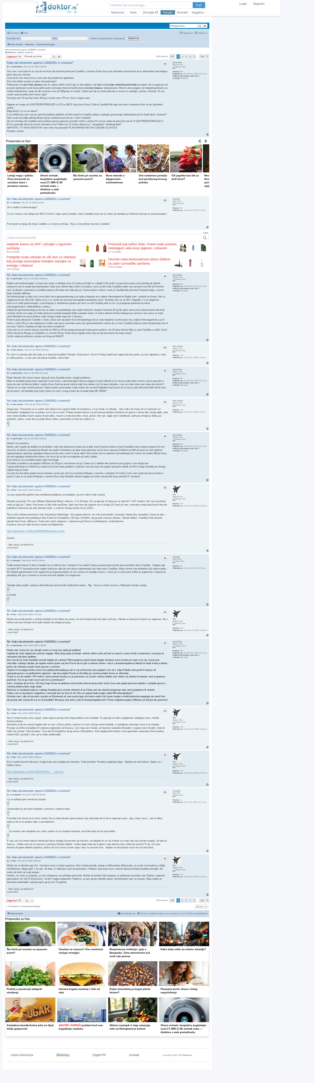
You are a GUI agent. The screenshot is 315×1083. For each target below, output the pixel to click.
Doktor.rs (187, 1055)
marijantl (176, 791)
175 (181, 504)
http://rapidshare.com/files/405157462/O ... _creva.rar (35, 771)
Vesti (133, 12)
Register (259, 4)
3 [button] (186, 56)
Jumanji (176, 199)
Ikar (174, 494)
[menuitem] (24, 33)
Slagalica (198, 12)
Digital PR (99, 1055)
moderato (29, 52)
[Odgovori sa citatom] (165, 63)
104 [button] (202, 56)
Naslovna (117, 12)
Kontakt (182, 12)
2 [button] (182, 56)
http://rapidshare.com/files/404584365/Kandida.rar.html (36, 531)
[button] (172, 56)
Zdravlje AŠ (150, 12)
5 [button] (194, 56)
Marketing (63, 1055)
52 (181, 208)
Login (243, 4)
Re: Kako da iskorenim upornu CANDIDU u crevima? (38, 198)
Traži (199, 5)
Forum (167, 12)
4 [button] (190, 56)
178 (181, 355)
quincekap (177, 62)
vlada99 (20, 52)
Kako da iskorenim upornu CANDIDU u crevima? (25, 50)
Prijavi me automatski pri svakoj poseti (108, 38)
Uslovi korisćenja (22, 1055)
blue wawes (178, 346)
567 (181, 72)
